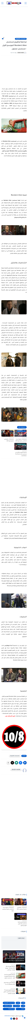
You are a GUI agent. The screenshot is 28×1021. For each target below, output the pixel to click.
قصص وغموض (7, 1005)
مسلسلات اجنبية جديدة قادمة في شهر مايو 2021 (21, 440)
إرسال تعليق (21, 938)
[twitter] (14, 1019)
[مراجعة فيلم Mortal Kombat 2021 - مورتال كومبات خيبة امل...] (20, 967)
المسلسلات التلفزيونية (21, 38)
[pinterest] (17, 1019)
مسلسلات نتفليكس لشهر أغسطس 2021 (22, 908)
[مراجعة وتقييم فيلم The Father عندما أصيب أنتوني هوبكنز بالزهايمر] (20, 991)
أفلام (23, 1002)
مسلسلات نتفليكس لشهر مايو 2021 (9, 440)
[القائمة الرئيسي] (26, 3)
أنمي (23, 1005)
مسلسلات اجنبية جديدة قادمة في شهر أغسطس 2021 (8, 909)
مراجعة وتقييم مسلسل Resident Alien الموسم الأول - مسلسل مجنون (9, 976)
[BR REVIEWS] (14, 3)
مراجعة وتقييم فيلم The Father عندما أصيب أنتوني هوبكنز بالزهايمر (9, 992)
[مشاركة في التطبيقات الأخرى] (8, 762)
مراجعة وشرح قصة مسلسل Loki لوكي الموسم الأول (22, 924)
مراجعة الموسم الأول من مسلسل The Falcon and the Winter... (21, 454)
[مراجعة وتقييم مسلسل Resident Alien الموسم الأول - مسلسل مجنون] (20, 975)
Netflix (22, 1009)
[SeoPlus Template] (22, 1016)
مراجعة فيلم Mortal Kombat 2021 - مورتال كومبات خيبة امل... (10, 968)
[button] (20, 762)
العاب (18, 1002)
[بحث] (2, 3)
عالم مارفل (16, 1005)
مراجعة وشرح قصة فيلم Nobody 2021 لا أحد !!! (9, 983)
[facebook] (11, 1019)
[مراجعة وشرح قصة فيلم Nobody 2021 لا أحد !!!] (20, 983)
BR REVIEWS (7, 1016)
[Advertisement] (14, 23)
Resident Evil (11, 1009)
